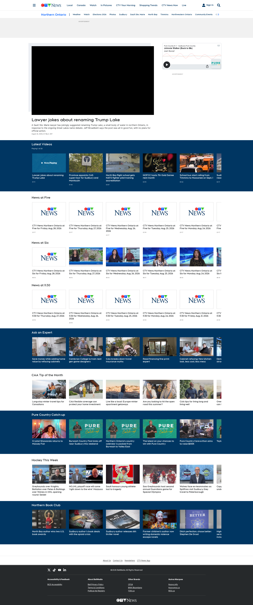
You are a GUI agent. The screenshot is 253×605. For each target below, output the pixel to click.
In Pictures (106, 5)
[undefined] (49, 168)
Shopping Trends (148, 5)
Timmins (164, 14)
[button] (216, 169)
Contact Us (118, 560)
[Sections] (34, 5)
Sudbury (123, 14)
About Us (107, 560)
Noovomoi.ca (174, 587)
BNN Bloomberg (135, 587)
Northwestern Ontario (182, 14)
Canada (81, 5)
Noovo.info (173, 584)
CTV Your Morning (125, 5)
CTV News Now (170, 5)
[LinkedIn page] (64, 569)
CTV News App (143, 560)
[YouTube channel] (59, 569)
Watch (93, 5)
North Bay (152, 14)
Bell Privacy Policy (95, 584)
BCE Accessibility (54, 584)
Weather (77, 14)
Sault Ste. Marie (137, 14)
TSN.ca (131, 591)
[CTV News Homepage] (51, 5)
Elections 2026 (99, 14)
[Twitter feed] (49, 569)
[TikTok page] (54, 569)
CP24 (130, 584)
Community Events (204, 14)
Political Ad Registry (96, 591)
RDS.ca (171, 591)
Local (70, 5)
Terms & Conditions (96, 587)
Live (184, 5)
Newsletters (130, 560)
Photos (113, 14)
